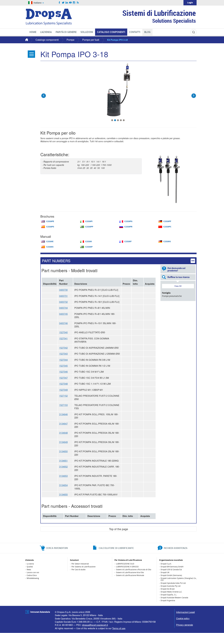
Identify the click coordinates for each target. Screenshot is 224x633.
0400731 (63, 295)
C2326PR (128, 226)
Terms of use (118, 628)
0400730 (63, 289)
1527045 (63, 365)
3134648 (63, 432)
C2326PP (89, 226)
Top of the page (118, 529)
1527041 (63, 338)
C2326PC (167, 226)
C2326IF (128, 241)
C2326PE (50, 221)
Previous (43, 93)
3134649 (63, 442)
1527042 (63, 347)
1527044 (63, 359)
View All (177, 285)
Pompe (70, 39)
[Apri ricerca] (193, 32)
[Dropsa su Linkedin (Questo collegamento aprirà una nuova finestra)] (67, 2)
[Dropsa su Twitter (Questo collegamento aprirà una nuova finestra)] (63, 2)
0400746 (63, 323)
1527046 (63, 371)
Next (193, 93)
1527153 (63, 405)
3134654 (63, 485)
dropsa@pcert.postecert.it (95, 624)
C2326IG (167, 241)
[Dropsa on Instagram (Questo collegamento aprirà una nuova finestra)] (74, 2)
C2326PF (167, 221)
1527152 (63, 395)
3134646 (63, 414)
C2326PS (50, 226)
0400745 (63, 313)
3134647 (63, 423)
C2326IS (49, 246)
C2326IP (88, 246)
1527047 (63, 377)
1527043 (63, 353)
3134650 (63, 451)
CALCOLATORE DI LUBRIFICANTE (116, 547)
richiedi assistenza (175, 547)
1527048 (63, 383)
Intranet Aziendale (40, 612)
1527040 (63, 332)
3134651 (63, 460)
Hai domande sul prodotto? (176, 269)
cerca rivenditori (57, 547)
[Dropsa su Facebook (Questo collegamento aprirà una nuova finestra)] (59, 2)
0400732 (63, 301)
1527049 (63, 389)
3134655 (63, 494)
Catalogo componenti (47, 39)
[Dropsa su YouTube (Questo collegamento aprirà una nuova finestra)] (70, 2)
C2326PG (128, 221)
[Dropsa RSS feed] (77, 2)
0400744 (63, 307)
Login (190, 2)
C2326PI (88, 221)
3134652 (63, 466)
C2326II (88, 241)
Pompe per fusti (90, 39)
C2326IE (49, 241)
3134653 (63, 475)
